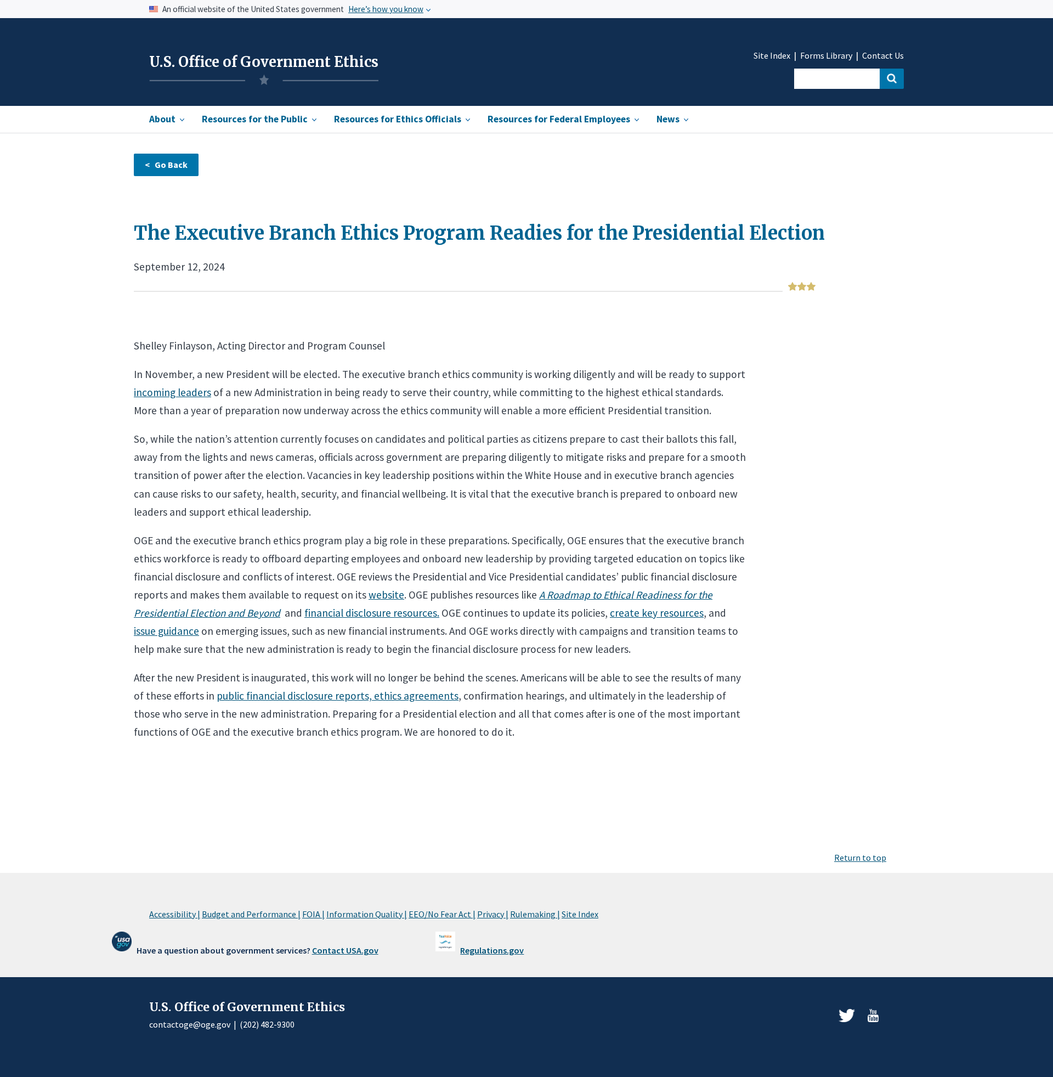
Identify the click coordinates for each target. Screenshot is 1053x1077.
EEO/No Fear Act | (442, 914)
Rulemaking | (535, 914)
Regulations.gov (492, 950)
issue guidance (166, 631)
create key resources (657, 612)
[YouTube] (873, 1015)
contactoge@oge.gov (189, 1024)
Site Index (772, 56)
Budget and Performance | (251, 914)
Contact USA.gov (345, 950)
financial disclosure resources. (371, 612)
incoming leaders (172, 392)
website (386, 594)
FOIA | (313, 914)
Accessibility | (174, 914)
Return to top (860, 857)
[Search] (892, 79)
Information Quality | (366, 914)
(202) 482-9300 (267, 1024)
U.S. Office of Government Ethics (263, 62)
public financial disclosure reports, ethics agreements (337, 695)
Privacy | (492, 914)
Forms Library (826, 56)
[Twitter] (847, 1015)
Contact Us (883, 56)
